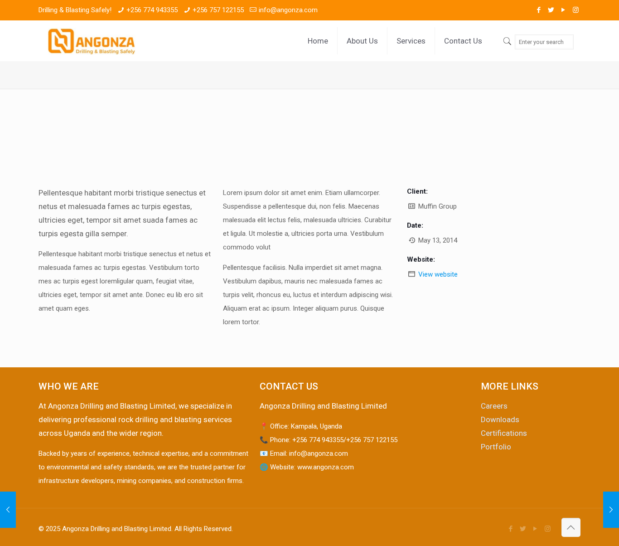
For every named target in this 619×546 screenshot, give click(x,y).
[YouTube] (563, 10)
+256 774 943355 (152, 10)
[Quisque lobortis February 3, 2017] (8, 510)
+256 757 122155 (218, 10)
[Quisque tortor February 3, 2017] (611, 510)
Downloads (500, 419)
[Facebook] (539, 10)
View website (438, 274)
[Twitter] (551, 10)
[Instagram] (575, 10)
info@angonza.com (288, 10)
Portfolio (496, 446)
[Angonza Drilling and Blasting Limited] (91, 40)
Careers (494, 405)
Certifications (504, 433)
